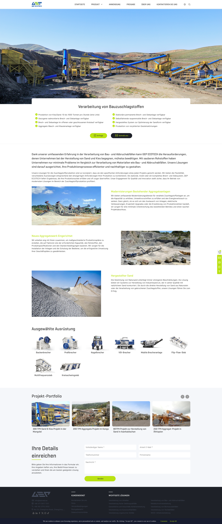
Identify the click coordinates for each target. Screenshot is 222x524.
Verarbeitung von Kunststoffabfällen (122, 510)
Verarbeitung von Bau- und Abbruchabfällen (168, 500)
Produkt (95, 4)
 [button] (182, 397)
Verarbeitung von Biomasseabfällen (164, 507)
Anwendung (114, 4)
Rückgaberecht (77, 509)
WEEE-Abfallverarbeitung (160, 513)
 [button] (189, 4)
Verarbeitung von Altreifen (119, 500)
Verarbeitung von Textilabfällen (162, 510)
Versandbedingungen (79, 506)
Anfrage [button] (100, 135)
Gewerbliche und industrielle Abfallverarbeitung (127, 507)
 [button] (187, 397)
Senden (100, 479)
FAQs (73, 503)
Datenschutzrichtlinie (79, 512)
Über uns (145, 4)
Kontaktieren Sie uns (167, 4)
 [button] (185, 4)
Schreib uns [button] (123, 135)
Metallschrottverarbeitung (161, 503)
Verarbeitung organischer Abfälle (121, 513)
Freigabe (131, 4)
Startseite (80, 4)
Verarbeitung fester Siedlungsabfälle (123, 503)
